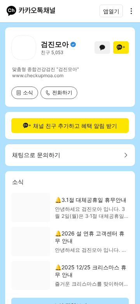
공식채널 (73, 44)
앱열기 (111, 11)
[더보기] (129, 11)
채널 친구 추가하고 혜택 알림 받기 (75, 125)
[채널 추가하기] (121, 47)
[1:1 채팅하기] (102, 47)
